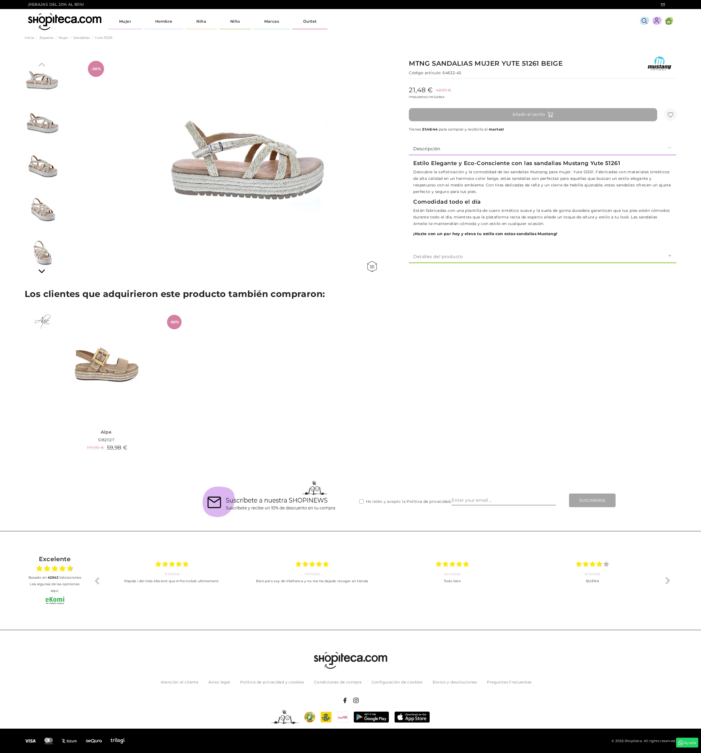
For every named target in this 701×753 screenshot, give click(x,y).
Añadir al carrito (528, 114)
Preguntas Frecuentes (509, 682)
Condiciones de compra (337, 682)
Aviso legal (219, 682)
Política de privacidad (428, 501)
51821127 (106, 439)
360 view (373, 266)
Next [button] (667, 580)
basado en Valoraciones (54, 577)
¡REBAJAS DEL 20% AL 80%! (56, 4)
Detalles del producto (438, 256)
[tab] (542, 148)
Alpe (106, 432)
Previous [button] (96, 580)
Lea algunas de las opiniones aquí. (54, 587)
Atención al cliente (180, 682)
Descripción (426, 148)
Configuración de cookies (397, 682)
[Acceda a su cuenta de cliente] (657, 22)
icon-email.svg (663, 4)
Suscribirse (592, 500)
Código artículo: (425, 72)
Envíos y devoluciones (455, 682)
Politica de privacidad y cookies (272, 682)
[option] (172, 580)
